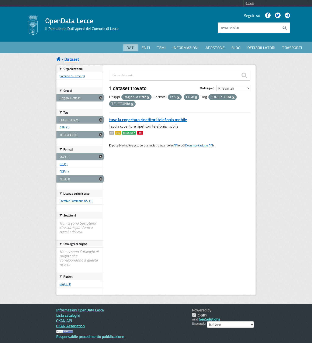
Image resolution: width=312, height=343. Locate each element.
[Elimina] (148, 97)
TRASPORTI (292, 48)
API (175, 145)
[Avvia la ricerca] (284, 27)
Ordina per (207, 88)
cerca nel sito (230, 28)
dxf (111, 133)
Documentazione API (199, 145)
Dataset (71, 59)
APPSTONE (215, 48)
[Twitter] (277, 15)
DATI (130, 48)
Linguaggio (198, 323)
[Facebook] (268, 15)
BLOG (235, 48)
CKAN (199, 315)
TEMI (161, 48)
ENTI (146, 48)
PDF (140, 133)
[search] (244, 75)
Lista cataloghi (68, 315)
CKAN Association (70, 326)
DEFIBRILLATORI (261, 48)
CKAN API (64, 320)
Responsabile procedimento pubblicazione (90, 336)
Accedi (250, 3)
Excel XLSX (129, 133)
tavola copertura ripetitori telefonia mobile (148, 119)
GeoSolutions (209, 319)
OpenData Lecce (82, 24)
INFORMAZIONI (186, 48)
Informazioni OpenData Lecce (80, 310)
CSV (118, 133)
